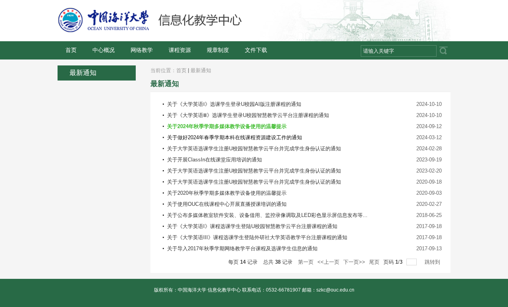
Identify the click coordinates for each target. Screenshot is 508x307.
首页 (181, 70)
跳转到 (433, 262)
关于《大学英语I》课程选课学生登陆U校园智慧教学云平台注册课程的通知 (252, 226)
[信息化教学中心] (178, 31)
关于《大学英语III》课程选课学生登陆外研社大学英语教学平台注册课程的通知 (257, 237)
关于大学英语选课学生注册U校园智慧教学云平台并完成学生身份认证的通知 (254, 149)
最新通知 (200, 70)
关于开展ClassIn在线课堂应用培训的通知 (214, 160)
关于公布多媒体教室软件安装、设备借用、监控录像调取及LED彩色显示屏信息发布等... (267, 215)
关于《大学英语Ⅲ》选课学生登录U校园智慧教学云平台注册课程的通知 (248, 115)
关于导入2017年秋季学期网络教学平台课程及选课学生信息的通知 (242, 248)
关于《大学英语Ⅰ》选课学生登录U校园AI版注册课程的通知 (234, 104)
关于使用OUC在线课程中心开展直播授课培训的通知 (227, 204)
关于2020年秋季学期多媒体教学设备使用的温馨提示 (227, 193)
